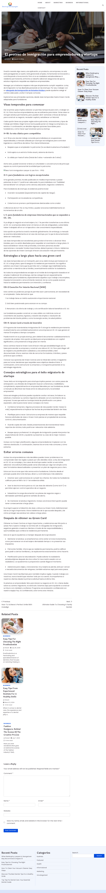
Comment (8, 773)
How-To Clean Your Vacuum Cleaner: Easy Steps (88, 91)
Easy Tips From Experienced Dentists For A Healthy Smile (10, 692)
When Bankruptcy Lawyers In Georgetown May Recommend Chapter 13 (93, 77)
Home (40, 3)
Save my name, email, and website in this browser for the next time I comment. (34, 822)
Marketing (58, 3)
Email (41, 801)
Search (75, 852)
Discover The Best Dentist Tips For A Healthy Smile (92, 98)
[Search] (102, 5)
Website (7, 811)
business (69, 3)
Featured (40, 860)
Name (7, 801)
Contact (41, 8)
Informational (82, 3)
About (48, 3)
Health (39, 864)
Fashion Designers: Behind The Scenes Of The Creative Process (12, 730)
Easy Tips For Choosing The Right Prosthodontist (12, 642)
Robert (8, 59)
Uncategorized (42, 875)
